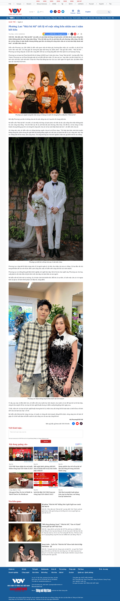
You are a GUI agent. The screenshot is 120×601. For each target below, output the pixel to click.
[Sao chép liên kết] (78, 34)
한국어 (70, 4)
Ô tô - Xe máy (68, 18)
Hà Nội (31, 12)
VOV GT (79, 1)
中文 (10, 4)
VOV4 (58, 1)
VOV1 (38, 1)
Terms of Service (42, 438)
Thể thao (60, 18)
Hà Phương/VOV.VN (76, 419)
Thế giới (29, 18)
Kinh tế (41, 18)
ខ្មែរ (62, 4)
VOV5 (65, 1)
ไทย (110, 4)
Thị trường (47, 18)
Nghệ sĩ (20, 22)
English (88, 12)
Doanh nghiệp (77, 18)
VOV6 (71, 1)
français (19, 4)
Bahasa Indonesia (42, 4)
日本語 (54, 4)
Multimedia (35, 18)
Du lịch (71, 572)
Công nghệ (85, 18)
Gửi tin (46, 441)
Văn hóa (104, 18)
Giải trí (109, 18)
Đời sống (97, 18)
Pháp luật (54, 18)
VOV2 (44, 1)
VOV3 (51, 1)
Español (101, 4)
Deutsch (29, 4)
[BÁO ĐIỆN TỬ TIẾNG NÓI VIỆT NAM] (15, 11)
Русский (91, 4)
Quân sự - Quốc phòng (85, 572)
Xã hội (23, 18)
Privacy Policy (33, 438)
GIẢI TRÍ (12, 22)
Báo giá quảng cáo (37, 586)
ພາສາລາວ (80, 4)
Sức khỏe (91, 18)
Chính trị (18, 18)
